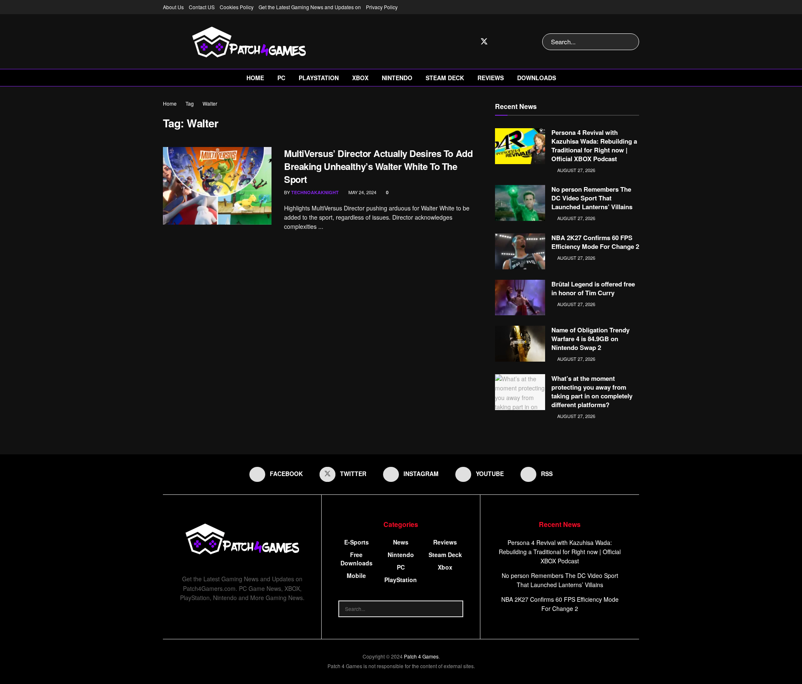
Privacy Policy (382, 6)
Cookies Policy (237, 6)
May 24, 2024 (361, 192)
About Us (173, 6)
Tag (189, 103)
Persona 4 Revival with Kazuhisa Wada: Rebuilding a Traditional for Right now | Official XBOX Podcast (594, 145)
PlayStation (319, 77)
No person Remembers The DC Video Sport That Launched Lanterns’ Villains (591, 198)
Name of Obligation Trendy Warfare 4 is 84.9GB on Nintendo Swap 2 (590, 338)
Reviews (490, 77)
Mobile (356, 575)
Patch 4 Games (421, 656)
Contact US (202, 6)
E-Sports (356, 542)
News (401, 542)
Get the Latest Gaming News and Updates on (310, 6)
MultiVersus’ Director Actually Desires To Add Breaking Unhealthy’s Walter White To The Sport (378, 166)
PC (281, 77)
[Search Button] (631, 41)
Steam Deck (445, 77)
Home (255, 77)
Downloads (536, 77)
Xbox (360, 77)
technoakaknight (315, 192)
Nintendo (397, 77)
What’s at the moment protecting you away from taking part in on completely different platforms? (591, 391)
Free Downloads (356, 558)
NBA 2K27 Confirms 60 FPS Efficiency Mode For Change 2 (595, 242)
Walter (210, 103)
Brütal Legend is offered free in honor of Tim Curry (593, 288)
